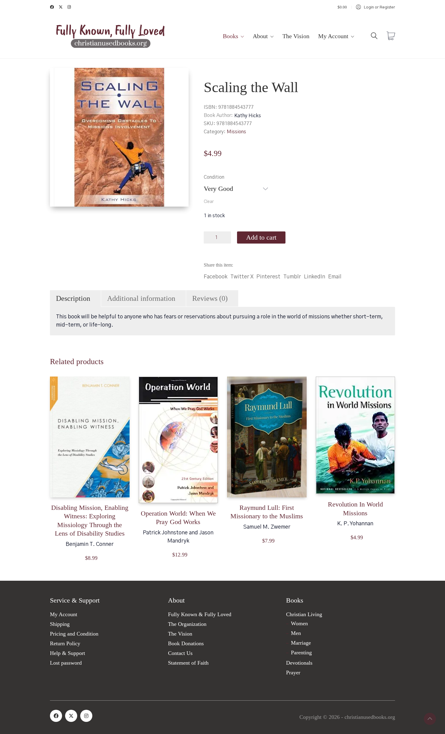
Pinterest (268, 277)
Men (296, 633)
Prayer (293, 672)
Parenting (301, 652)
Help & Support (67, 653)
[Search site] (374, 37)
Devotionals (299, 663)
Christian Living (304, 614)
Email (334, 277)
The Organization (187, 624)
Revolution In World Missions (355, 508)
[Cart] (391, 36)
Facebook (215, 277)
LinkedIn (314, 277)
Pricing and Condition (74, 634)
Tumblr (292, 277)
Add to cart (261, 237)
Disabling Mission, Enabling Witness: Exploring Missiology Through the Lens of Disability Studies (89, 520)
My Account (63, 614)
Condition (214, 177)
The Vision (180, 634)
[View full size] (59, 77)
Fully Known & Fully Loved (199, 614)
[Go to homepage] (110, 36)
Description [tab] (73, 298)
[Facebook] (56, 716)
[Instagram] (86, 716)
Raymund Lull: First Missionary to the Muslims (266, 512)
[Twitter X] (71, 716)
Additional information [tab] (141, 298)
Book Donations (186, 643)
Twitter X (241, 277)
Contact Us (180, 653)
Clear (209, 202)
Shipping (60, 624)
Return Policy (65, 643)
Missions (236, 131)
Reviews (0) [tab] (210, 298)
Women (299, 623)
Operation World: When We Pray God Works (178, 518)
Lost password (66, 663)
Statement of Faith (188, 663)
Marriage (301, 643)
